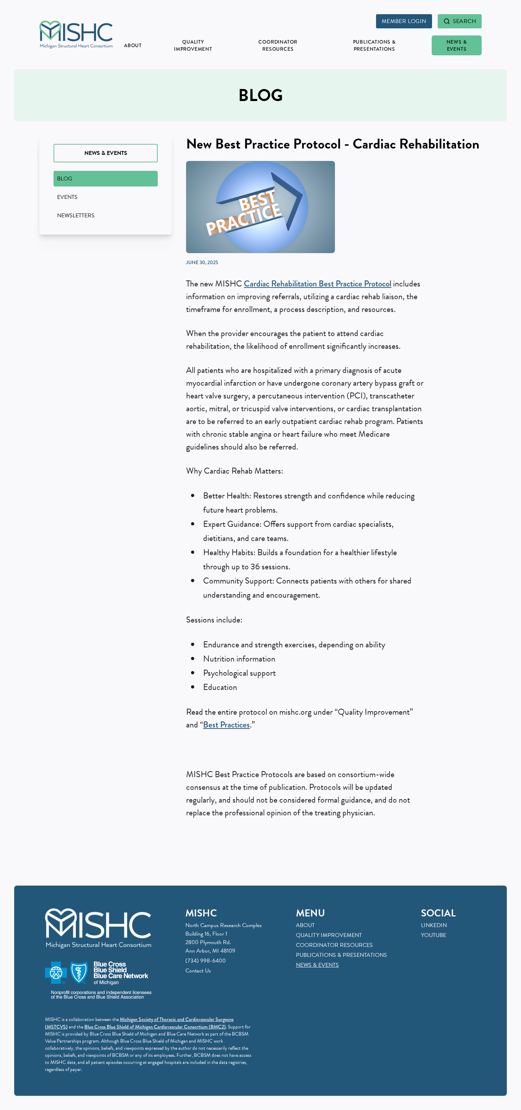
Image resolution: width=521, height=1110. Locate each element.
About (133, 45)
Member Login (404, 21)
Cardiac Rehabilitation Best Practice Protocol (317, 284)
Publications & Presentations (374, 45)
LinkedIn (434, 925)
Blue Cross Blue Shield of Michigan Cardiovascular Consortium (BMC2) (155, 1026)
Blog (64, 178)
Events (67, 197)
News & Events (457, 45)
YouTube (433, 935)
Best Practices (226, 725)
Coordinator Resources (277, 45)
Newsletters (76, 215)
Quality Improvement (193, 45)
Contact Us (198, 970)
